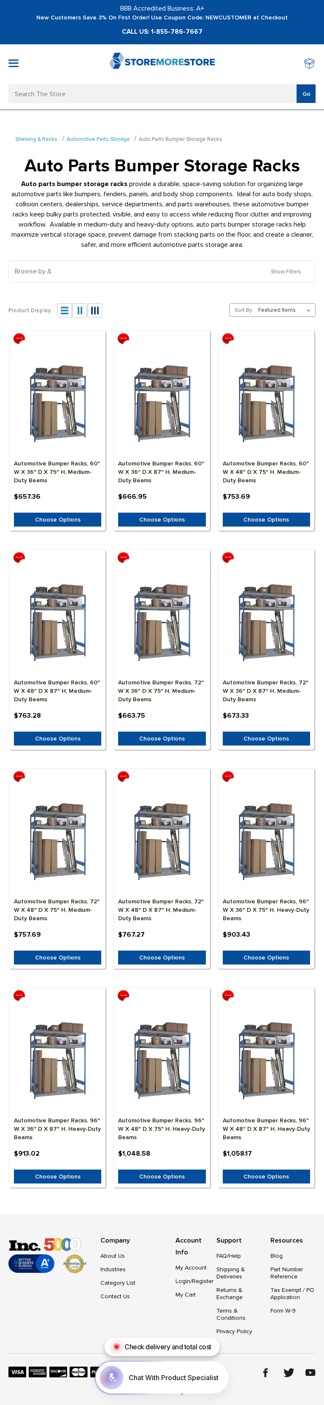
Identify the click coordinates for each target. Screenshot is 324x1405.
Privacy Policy (234, 1331)
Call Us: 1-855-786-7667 (162, 31)
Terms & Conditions (231, 1314)
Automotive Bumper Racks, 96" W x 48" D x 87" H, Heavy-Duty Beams (266, 1129)
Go (306, 93)
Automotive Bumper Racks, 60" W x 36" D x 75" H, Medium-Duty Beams (57, 472)
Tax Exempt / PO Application (292, 1293)
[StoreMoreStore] (162, 64)
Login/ (184, 1281)
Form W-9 (283, 1310)
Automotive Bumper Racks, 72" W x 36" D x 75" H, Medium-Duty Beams (161, 691)
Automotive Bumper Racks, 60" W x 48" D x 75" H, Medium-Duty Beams (266, 472)
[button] (162, 271)
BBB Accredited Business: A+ (162, 8)
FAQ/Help (228, 1255)
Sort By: (244, 310)
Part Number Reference (286, 1273)
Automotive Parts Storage (98, 139)
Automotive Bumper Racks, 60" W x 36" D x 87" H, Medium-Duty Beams (161, 472)
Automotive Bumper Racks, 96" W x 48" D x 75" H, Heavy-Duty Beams (161, 1129)
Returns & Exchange (229, 1293)
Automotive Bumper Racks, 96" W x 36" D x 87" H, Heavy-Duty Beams (57, 1129)
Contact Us (115, 1296)
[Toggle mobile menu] (13, 63)
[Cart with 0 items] (310, 64)
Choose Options (58, 519)
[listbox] (286, 310)
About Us (112, 1255)
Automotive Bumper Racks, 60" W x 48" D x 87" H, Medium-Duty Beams (57, 691)
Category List (117, 1282)
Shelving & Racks (36, 139)
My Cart (186, 1294)
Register (202, 1281)
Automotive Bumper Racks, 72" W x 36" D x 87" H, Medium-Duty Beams (265, 691)
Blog (276, 1255)
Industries (113, 1269)
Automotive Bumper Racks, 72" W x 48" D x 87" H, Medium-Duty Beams (161, 910)
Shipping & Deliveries (230, 1273)
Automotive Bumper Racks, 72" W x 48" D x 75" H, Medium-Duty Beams (57, 910)
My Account (191, 1267)
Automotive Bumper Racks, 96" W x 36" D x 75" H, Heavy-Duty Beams (266, 910)
